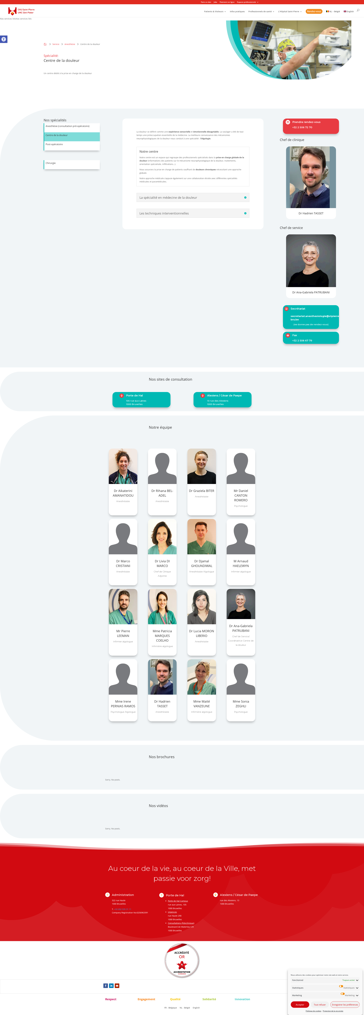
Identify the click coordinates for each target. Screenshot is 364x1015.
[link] (3, 39)
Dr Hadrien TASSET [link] (311, 213)
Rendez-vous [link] (314, 11)
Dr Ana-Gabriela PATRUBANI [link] (311, 292)
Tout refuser (320, 1004)
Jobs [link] (215, 2)
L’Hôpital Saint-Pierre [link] (288, 12)
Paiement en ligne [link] (227, 2)
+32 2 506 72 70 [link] (302, 127)
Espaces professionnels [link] (246, 2)
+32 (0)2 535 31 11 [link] (122, 909)
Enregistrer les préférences (345, 1004)
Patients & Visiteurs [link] (213, 12)
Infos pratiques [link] (237, 12)
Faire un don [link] (206, 2)
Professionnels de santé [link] (260, 12)
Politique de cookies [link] (313, 1011)
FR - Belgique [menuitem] (170, 1007)
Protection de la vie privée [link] (333, 1011)
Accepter (300, 1004)
